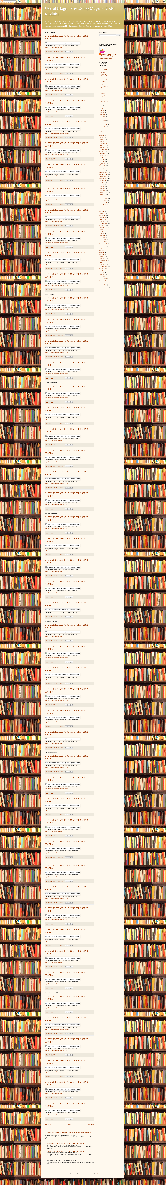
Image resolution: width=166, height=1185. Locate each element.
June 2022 (101, 209)
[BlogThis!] (67, 52)
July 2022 (101, 207)
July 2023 (101, 182)
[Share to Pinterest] (72, 52)
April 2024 (102, 164)
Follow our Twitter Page (104, 78)
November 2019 (103, 266)
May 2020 (101, 254)
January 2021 (102, 242)
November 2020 (103, 244)
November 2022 (103, 199)
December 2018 (103, 281)
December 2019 (103, 264)
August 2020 (102, 248)
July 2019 (101, 270)
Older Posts (91, 1124)
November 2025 (103, 125)
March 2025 (102, 141)
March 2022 (102, 215)
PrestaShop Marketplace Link (104, 95)
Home (69, 1124)
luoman (88, 1174)
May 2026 (101, 112)
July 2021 (101, 231)
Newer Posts (48, 1124)
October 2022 (102, 201)
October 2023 (102, 176)
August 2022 (102, 205)
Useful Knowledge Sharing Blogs (104, 99)
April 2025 (102, 139)
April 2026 (102, 114)
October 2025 (102, 127)
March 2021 (102, 238)
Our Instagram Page (104, 87)
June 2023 (101, 184)
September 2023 (103, 178)
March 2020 (102, 258)
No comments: (59, 51)
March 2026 (102, 116)
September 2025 (103, 129)
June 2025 (101, 135)
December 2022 (103, 196)
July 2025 (101, 133)
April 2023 (102, 188)
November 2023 (103, 174)
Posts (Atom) (55, 1127)
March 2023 (102, 190)
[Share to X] (69, 52)
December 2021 (103, 221)
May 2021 (101, 233)
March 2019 (102, 277)
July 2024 (101, 157)
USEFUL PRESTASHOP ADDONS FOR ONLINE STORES (62, 1159)
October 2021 (102, 225)
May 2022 (101, 211)
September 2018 (103, 287)
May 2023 (101, 186)
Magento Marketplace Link (104, 83)
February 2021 (103, 240)
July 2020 (101, 250)
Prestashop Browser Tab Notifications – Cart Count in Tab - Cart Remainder (68, 1132)
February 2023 (103, 192)
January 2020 (102, 262)
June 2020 (101, 252)
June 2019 (101, 272)
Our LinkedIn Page (104, 90)
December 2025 (103, 123)
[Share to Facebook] (71, 52)
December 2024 (103, 147)
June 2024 (101, 160)
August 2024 (102, 155)
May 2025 (101, 137)
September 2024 (103, 153)
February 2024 (103, 168)
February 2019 (103, 279)
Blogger (98, 1174)
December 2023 (103, 172)
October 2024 (102, 151)
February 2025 (103, 143)
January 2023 (102, 194)
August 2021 (102, 229)
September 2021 (103, 227)
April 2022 (102, 213)
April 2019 (102, 274)
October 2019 (102, 268)
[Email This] (66, 52)
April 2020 (102, 256)
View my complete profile (105, 58)
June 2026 (101, 110)
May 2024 (101, 162)
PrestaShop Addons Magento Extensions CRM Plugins (108, 55)
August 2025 (102, 131)
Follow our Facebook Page (104, 75)
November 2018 (103, 283)
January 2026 (102, 121)
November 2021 (103, 223)
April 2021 (102, 235)
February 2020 (103, 260)
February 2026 (103, 118)
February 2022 (103, 217)
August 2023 (102, 180)
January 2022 (102, 219)
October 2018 (102, 285)
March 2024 (102, 166)
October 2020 (102, 246)
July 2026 (101, 108)
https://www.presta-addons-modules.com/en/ (57, 47)
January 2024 (102, 170)
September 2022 (103, 203)
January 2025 (102, 145)
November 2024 (103, 149)
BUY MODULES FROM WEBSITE (104, 70)
